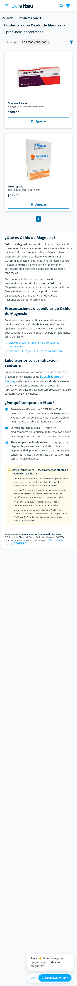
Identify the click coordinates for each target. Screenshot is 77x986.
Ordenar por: (11, 42)
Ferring (10, 381)
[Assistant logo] (33, 978)
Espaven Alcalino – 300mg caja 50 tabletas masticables (34, 344)
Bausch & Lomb (50, 377)
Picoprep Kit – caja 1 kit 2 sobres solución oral (36, 351)
